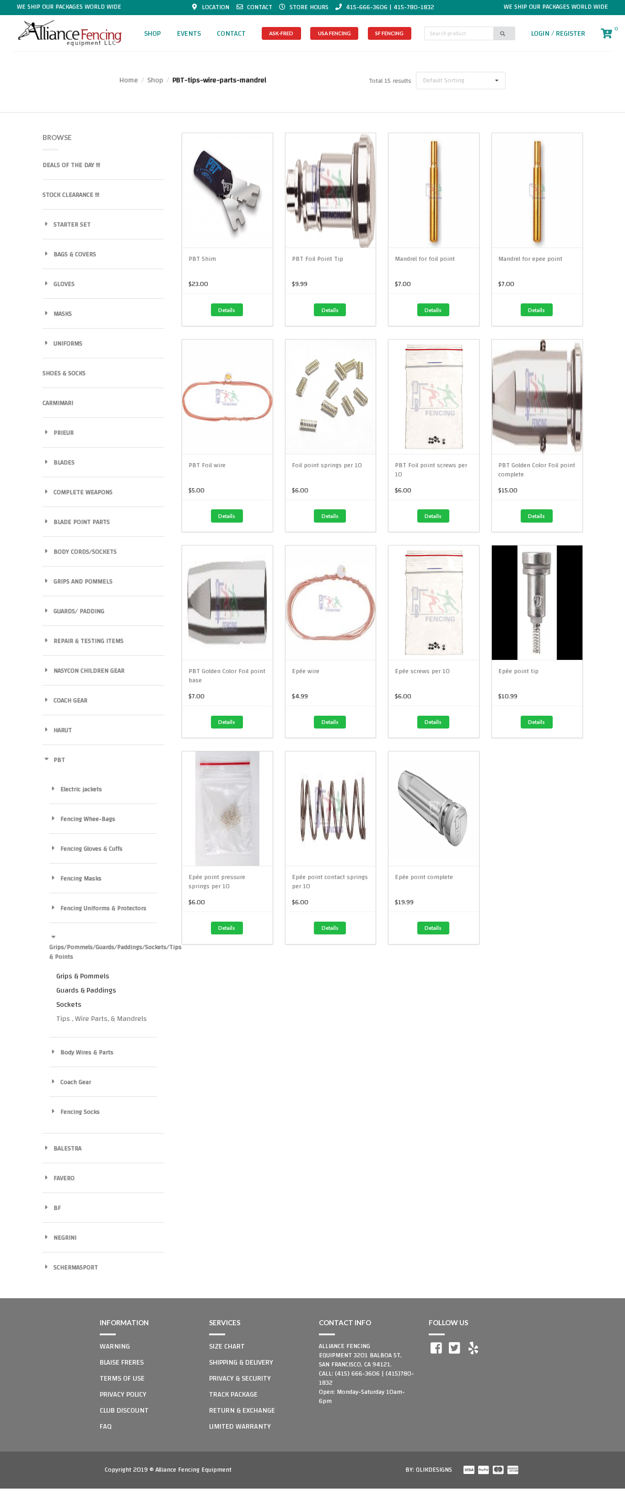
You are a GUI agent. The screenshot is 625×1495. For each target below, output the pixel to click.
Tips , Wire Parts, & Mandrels (101, 1018)
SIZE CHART (227, 1346)
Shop (155, 80)
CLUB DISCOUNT (124, 1410)
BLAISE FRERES (122, 1362)
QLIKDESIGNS (434, 1470)
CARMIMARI (58, 403)
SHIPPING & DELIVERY (241, 1362)
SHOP (152, 33)
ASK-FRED (281, 33)
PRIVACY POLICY (123, 1394)
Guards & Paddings (86, 990)
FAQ (106, 1426)
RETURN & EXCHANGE (242, 1410)
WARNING (115, 1346)
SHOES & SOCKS (64, 373)
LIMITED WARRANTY (240, 1426)
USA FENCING (334, 33)
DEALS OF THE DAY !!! (71, 165)
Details (226, 310)
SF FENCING (389, 33)
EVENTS (189, 33)
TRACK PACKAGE (233, 1394)
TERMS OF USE (122, 1378)
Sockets (68, 1004)
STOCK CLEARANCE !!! (71, 195)
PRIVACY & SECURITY (240, 1378)
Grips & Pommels (82, 976)
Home (128, 80)
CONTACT (231, 33)
